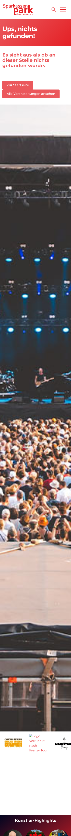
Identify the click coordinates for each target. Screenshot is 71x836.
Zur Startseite (18, 85)
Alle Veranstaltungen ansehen (31, 94)
